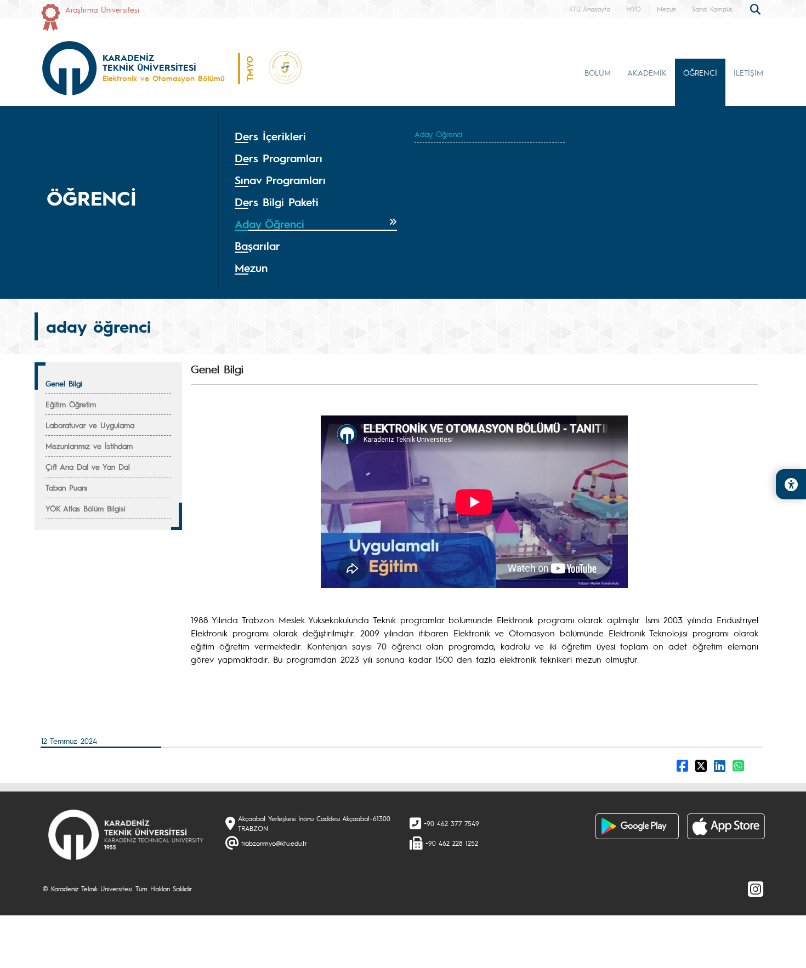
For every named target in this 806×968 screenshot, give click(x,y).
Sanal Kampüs (712, 8)
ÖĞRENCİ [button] (700, 72)
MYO (633, 8)
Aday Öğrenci (438, 134)
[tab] (316, 136)
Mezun (666, 8)
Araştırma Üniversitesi (102, 9)
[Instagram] (755, 888)
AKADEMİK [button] (647, 72)
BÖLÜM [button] (597, 72)
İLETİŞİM (748, 72)
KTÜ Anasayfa (589, 8)
